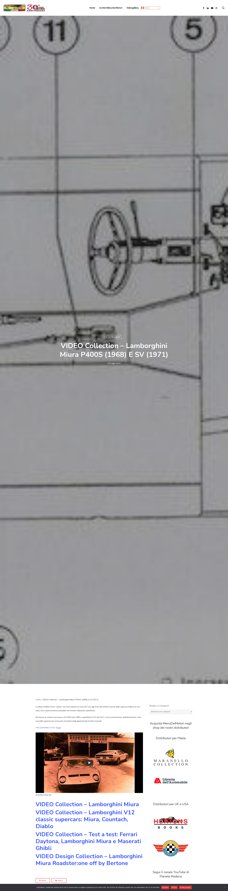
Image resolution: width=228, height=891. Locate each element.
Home (38, 699)
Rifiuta (174, 887)
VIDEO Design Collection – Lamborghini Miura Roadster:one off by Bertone (89, 859)
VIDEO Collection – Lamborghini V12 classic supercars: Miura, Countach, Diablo (85, 819)
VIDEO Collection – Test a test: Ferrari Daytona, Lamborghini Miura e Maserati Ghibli (88, 841)
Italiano (146, 8)
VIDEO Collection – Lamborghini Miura (87, 804)
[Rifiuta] (225, 887)
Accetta (165, 887)
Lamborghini (114, 337)
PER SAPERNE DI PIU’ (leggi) (48, 727)
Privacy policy (185, 887)
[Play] (89, 763)
